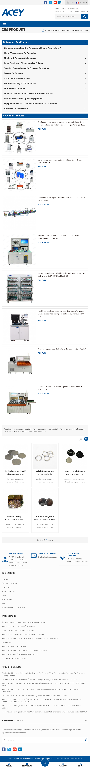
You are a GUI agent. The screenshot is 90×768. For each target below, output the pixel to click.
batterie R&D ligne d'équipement (20, 83)
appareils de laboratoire (16, 109)
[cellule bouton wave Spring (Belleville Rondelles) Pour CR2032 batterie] (45, 456)
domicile (5, 580)
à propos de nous (9, 584)
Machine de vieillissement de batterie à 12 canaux (23, 634)
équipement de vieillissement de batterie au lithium (24, 623)
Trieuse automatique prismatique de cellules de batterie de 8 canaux (61, 388)
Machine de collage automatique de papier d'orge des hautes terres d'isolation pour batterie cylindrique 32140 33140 (61, 314)
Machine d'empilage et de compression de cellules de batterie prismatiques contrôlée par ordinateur (40, 691)
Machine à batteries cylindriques (20, 58)
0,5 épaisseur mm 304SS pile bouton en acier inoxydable (15, 473)
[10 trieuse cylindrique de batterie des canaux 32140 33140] (19, 364)
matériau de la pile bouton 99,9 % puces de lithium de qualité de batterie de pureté (15, 518)
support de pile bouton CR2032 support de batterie (75, 473)
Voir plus (42, 129)
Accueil (47, 30)
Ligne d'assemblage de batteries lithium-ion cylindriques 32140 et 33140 (61, 161)
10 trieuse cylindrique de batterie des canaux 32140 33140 (62, 349)
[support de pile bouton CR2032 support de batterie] (74, 456)
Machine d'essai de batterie (14, 646)
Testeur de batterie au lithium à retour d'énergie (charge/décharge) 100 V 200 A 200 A (39, 680)
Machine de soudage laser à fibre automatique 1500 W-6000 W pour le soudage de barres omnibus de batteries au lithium (42, 701)
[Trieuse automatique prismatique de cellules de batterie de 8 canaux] (19, 402)
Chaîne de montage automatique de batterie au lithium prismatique (61, 199)
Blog (4, 595)
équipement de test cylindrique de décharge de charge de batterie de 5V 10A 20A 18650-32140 (61, 274)
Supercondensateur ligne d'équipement (23, 99)
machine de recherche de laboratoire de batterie (28, 94)
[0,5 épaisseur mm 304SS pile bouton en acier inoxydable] (15, 456)
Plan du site (7, 599)
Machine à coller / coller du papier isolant (20, 654)
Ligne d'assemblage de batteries (20, 53)
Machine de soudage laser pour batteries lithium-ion (25, 650)
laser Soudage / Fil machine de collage (23, 63)
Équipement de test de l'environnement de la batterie (30, 104)
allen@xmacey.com (71, 11)
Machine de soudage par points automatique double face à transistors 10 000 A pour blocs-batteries (41, 707)
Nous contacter (8, 591)
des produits (7, 588)
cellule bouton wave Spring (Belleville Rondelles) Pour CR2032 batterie (45, 473)
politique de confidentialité (13, 607)
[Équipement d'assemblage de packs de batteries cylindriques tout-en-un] (19, 250)
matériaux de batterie (61, 30)
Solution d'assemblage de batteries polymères (26, 68)
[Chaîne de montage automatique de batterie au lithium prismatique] (19, 213)
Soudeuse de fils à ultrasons (14, 658)
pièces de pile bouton (80, 30)
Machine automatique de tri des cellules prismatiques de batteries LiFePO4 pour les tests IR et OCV (44, 712)
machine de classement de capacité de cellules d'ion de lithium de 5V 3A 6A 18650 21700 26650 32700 (43, 684)
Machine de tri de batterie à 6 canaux (18, 627)
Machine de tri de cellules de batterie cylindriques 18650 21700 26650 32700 (34, 696)
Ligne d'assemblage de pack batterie (18, 631)
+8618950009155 (66, 8)
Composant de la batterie (17, 78)
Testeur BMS (7, 642)
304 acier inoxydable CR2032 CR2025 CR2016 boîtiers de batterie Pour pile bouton (45, 518)
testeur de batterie (13, 73)
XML (3, 603)
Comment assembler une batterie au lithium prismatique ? (32, 48)
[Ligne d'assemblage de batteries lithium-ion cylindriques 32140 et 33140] (19, 175)
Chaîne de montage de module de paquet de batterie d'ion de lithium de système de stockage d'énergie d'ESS (61, 123)
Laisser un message (45, 763)
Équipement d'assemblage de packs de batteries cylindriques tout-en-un (58, 237)
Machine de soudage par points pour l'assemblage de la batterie (30, 638)
